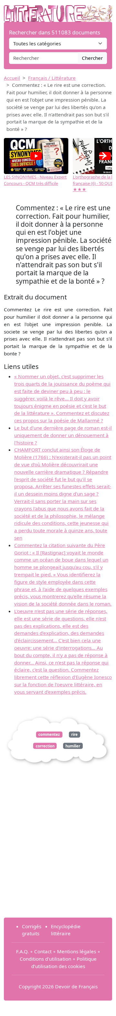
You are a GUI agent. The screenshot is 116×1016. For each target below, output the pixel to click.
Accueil (12, 78)
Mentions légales (76, 951)
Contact (43, 951)
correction (45, 745)
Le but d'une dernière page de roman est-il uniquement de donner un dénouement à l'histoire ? (63, 435)
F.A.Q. (22, 951)
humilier (72, 745)
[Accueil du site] (58, 10)
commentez (49, 734)
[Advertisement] (58, 854)
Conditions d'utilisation (45, 959)
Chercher (92, 58)
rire (74, 734)
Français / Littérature (52, 78)
